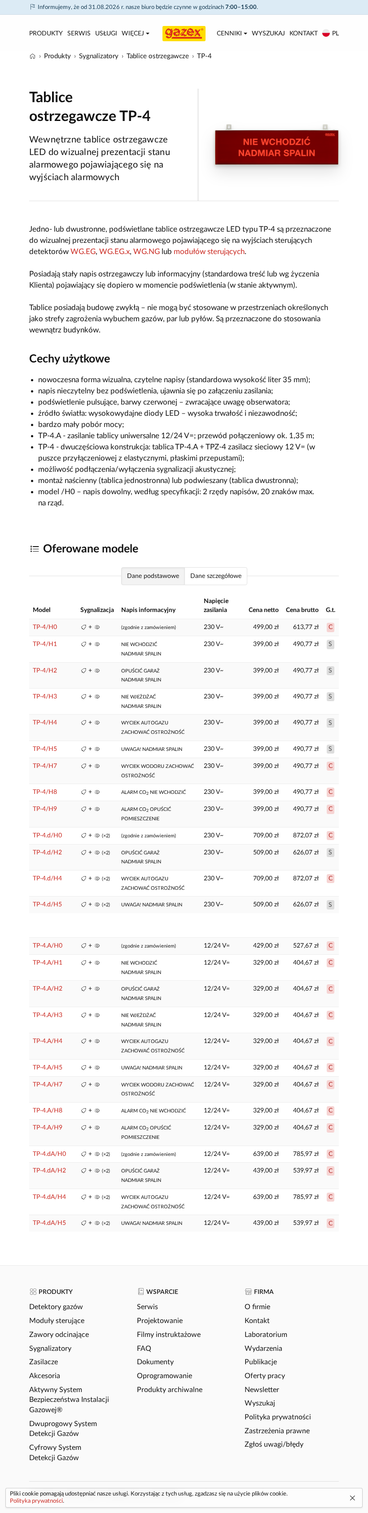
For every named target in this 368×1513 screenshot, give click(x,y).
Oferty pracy (265, 1375)
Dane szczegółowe (215, 576)
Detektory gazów (56, 1306)
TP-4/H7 (45, 766)
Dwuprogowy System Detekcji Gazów (63, 1429)
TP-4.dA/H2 (49, 1171)
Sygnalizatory (50, 1348)
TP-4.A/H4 (47, 1041)
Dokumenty (155, 1362)
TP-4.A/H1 (47, 963)
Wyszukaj (268, 33)
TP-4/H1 (45, 644)
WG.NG (146, 251)
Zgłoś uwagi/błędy (274, 1444)
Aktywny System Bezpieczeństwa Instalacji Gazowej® (69, 1400)
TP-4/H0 (45, 627)
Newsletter (262, 1389)
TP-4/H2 (45, 671)
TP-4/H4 (45, 723)
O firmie (257, 1306)
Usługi (106, 33)
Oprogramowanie (164, 1375)
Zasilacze (43, 1362)
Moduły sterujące (56, 1320)
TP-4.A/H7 (47, 1085)
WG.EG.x (114, 251)
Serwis (79, 33)
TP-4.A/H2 (47, 989)
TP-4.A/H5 (47, 1068)
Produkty (46, 33)
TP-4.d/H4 (47, 878)
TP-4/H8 (45, 792)
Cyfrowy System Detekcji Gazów (55, 1452)
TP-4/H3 (45, 697)
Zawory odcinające (59, 1334)
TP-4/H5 (45, 749)
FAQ (144, 1348)
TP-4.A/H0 (47, 946)
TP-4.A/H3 (47, 1015)
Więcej (133, 33)
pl (335, 33)
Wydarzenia (263, 1348)
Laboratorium (266, 1334)
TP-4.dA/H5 (49, 1223)
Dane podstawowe (153, 576)
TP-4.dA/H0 (49, 1154)
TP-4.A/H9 (47, 1128)
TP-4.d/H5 (47, 904)
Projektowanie (160, 1320)
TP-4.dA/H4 (49, 1197)
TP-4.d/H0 (47, 835)
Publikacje (261, 1362)
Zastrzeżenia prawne (277, 1431)
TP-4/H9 (45, 809)
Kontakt (303, 33)
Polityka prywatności (278, 1417)
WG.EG (83, 251)
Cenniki (229, 33)
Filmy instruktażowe (169, 1334)
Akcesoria (44, 1375)
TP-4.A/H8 (47, 1111)
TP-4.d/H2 (47, 852)
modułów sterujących (209, 251)
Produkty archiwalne (169, 1389)
